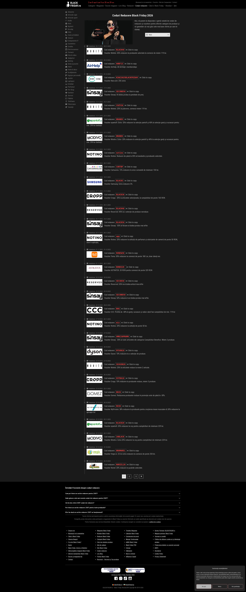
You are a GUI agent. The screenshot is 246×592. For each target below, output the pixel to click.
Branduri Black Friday (103, 533)
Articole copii (72, 15)
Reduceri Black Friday (103, 536)
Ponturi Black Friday (103, 557)
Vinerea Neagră (73, 539)
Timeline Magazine (131, 531)
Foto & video (72, 55)
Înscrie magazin (111, 6)
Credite (70, 47)
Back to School (130, 554)
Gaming (70, 61)
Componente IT (73, 41)
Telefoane (71, 101)
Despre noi (71, 531)
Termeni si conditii (160, 536)
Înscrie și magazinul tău (75, 557)
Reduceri (130, 6)
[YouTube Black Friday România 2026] (130, 579)
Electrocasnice (73, 49)
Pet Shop (71, 90)
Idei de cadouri (101, 545)
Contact (174, 2)
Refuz (219, 586)
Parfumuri (71, 87)
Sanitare (71, 93)
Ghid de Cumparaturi (165, 2)
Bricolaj (70, 29)
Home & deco (72, 70)
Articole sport (72, 18)
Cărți (69, 32)
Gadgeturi (71, 58)
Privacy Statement (160, 557)
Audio (70, 21)
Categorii (91, 6)
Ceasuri (70, 38)
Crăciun (128, 548)
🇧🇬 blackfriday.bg (128, 585)
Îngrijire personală (74, 75)
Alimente (71, 12)
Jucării (70, 78)
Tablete (70, 98)
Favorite (155, 2)
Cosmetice (71, 44)
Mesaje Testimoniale (132, 539)
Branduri (169, 6)
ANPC (156, 548)
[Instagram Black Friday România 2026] (121, 579)
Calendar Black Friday (132, 533)
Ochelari (71, 84)
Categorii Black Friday (103, 539)
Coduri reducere (141, 6)
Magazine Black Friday (104, 531)
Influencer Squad (131, 557)
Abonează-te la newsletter (144, 2)
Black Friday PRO (131, 545)
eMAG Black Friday (131, 542)
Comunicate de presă (132, 536)
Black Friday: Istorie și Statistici (77, 548)
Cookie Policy (159, 554)
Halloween (129, 551)
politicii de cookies (155, 522)
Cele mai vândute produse (105, 542)
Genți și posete (73, 64)
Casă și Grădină (73, 35)
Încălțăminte (72, 72)
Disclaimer (158, 551)
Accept (204, 586)
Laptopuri (71, 81)
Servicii (70, 96)
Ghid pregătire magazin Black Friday (79, 551)
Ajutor (70, 545)
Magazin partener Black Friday (164, 533)
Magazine (100, 6)
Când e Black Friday (156, 6)
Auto (69, 23)
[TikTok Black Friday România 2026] (125, 579)
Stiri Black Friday (102, 548)
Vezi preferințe (236, 586)
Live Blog (122, 6)
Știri (175, 6)
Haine (70, 67)
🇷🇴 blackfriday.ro (117, 585)
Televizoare (72, 104)
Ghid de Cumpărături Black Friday (78, 554)
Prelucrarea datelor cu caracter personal (167, 545)
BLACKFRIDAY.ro (75, 4)
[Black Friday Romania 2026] (68, 4)
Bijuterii (70, 26)
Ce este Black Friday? (74, 542)
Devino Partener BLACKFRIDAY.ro (165, 531)
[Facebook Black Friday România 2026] (116, 579)
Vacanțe (70, 107)
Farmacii (71, 52)
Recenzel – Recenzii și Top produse (108, 559)
